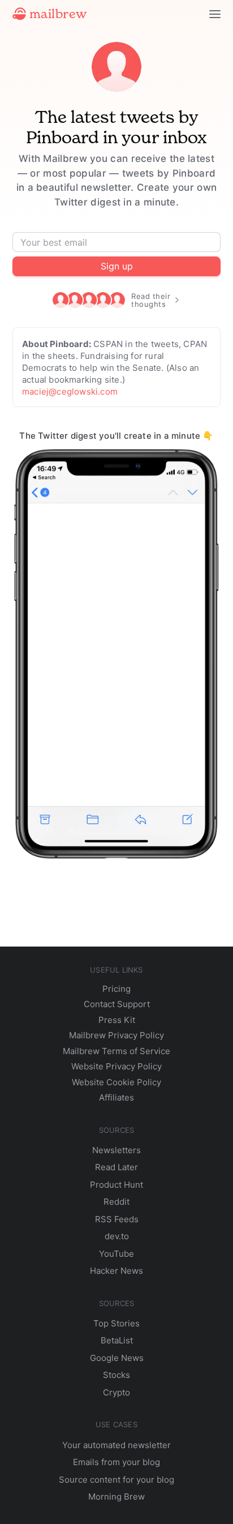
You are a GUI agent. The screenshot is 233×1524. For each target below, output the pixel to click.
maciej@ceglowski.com (70, 391)
